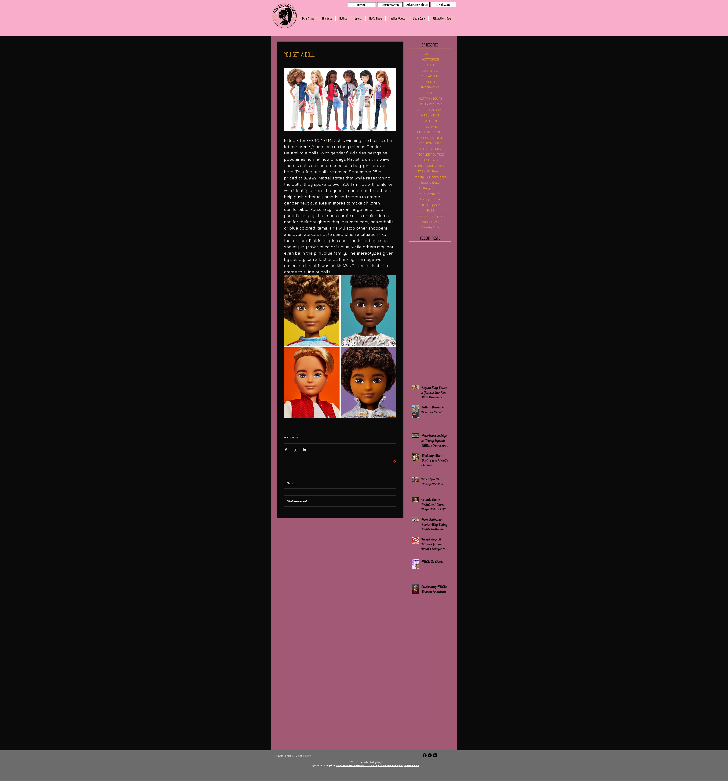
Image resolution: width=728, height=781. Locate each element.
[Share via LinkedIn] (304, 449)
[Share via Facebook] (286, 449)
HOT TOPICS (291, 437)
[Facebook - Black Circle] (425, 756)
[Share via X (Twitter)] (295, 449)
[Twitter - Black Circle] (430, 756)
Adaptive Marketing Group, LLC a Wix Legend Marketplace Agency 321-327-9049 (377, 765)
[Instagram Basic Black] (435, 756)
